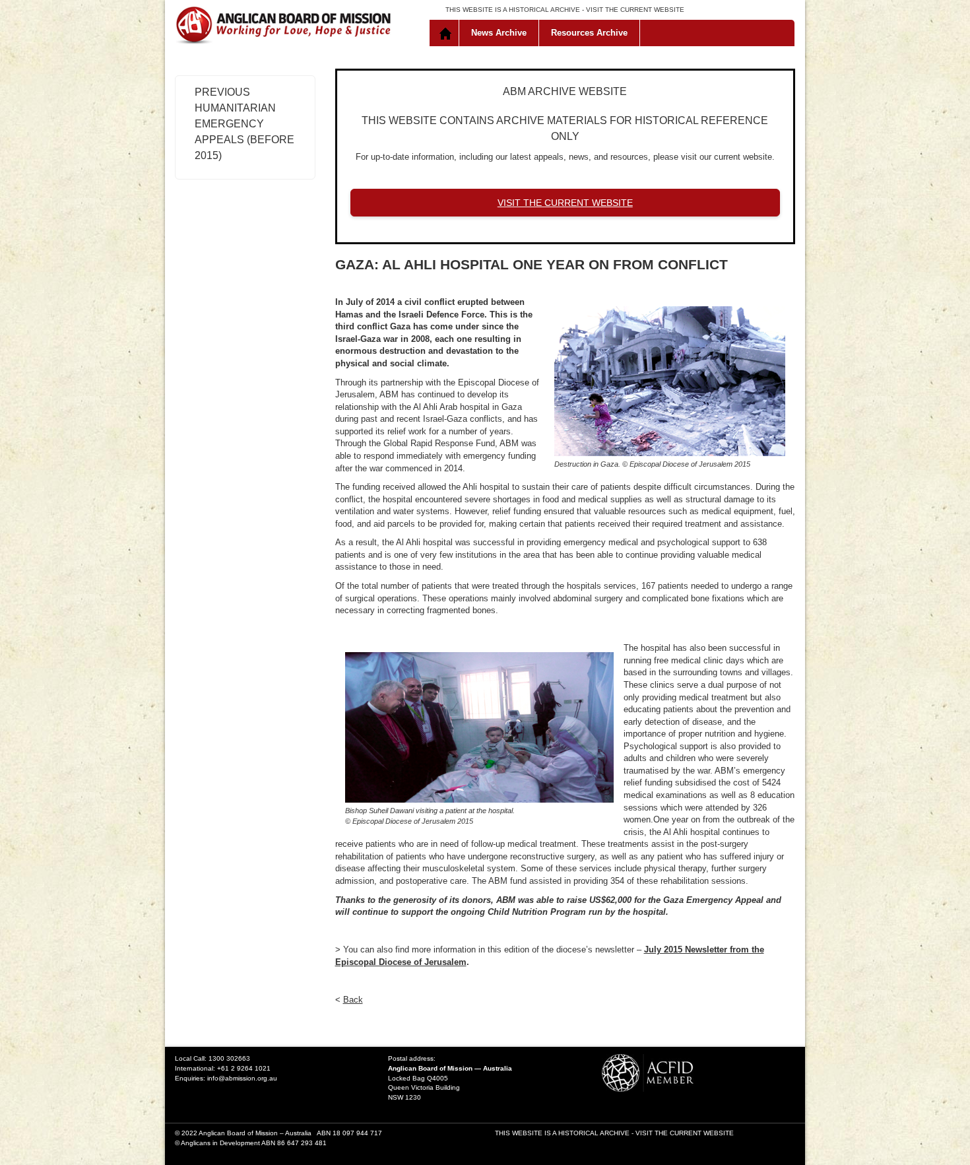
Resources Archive (589, 33)
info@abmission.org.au (242, 1078)
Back (353, 1000)
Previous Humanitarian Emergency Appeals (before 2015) (244, 123)
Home (447, 33)
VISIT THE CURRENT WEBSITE (635, 9)
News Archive (499, 33)
